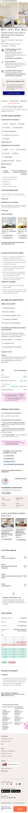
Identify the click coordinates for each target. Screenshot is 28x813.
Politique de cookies (6, 753)
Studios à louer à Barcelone (18, 723)
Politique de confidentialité (8, 751)
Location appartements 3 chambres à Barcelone (6, 718)
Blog (2, 744)
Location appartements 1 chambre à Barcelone (6, 712)
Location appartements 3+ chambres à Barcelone (18, 718)
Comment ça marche (6, 738)
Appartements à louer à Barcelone (19, 707)
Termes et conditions (6, 756)
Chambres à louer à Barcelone (7, 723)
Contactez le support (6, 768)
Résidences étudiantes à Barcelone (5, 727)
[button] (19, 26)
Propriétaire (4, 101)
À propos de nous (5, 741)
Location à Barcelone (7, 706)
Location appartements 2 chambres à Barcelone (18, 712)
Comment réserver (14, 101)
